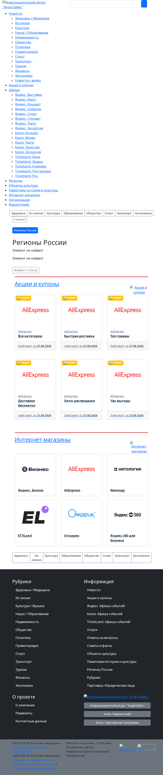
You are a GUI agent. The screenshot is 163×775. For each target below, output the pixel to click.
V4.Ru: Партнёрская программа (117, 722)
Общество (24, 630)
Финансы (23, 677)
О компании (25, 705)
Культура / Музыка (30, 606)
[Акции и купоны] (139, 289)
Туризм (21, 669)
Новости (93, 590)
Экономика (24, 685)
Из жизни (23, 598)
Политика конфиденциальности (34, 768)
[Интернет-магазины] (139, 447)
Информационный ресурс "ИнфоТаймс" (117, 705)
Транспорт (24, 661)
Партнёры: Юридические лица (111, 685)
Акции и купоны (37, 284)
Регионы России (100, 669)
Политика (23, 638)
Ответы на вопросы (102, 638)
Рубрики (93, 677)
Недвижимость (27, 622)
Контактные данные (31, 721)
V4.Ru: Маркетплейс (117, 714)
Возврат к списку (25, 270)
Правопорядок (27, 645)
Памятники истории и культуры (111, 661)
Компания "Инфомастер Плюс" (33, 760)
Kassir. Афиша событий (104, 614)
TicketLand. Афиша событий (108, 622)
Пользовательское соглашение (33, 764)
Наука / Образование (32, 614)
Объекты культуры (101, 653)
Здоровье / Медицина (33, 590)
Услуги (92, 630)
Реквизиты (24, 713)
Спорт (20, 653)
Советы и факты (99, 645)
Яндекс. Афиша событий (106, 606)
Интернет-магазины (43, 439)
